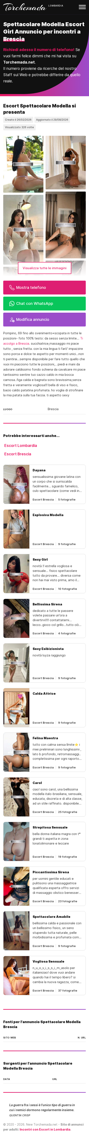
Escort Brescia (17, 454)
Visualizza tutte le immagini (45, 268)
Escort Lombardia (20, 445)
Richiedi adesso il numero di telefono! (38, 49)
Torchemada (24, 7)
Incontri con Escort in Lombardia (45, 1129)
